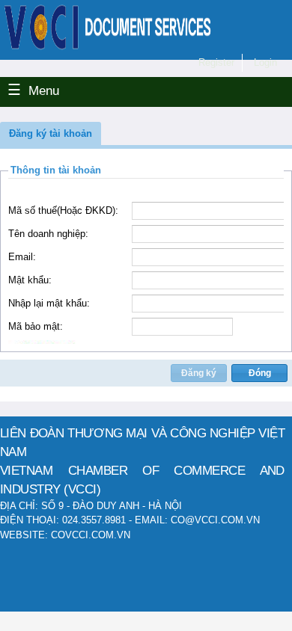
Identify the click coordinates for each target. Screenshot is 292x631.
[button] (50, 133)
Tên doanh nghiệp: (48, 233)
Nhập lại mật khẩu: (49, 303)
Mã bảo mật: (35, 326)
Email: (22, 256)
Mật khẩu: (30, 280)
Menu (43, 91)
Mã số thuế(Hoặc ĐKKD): (63, 210)
